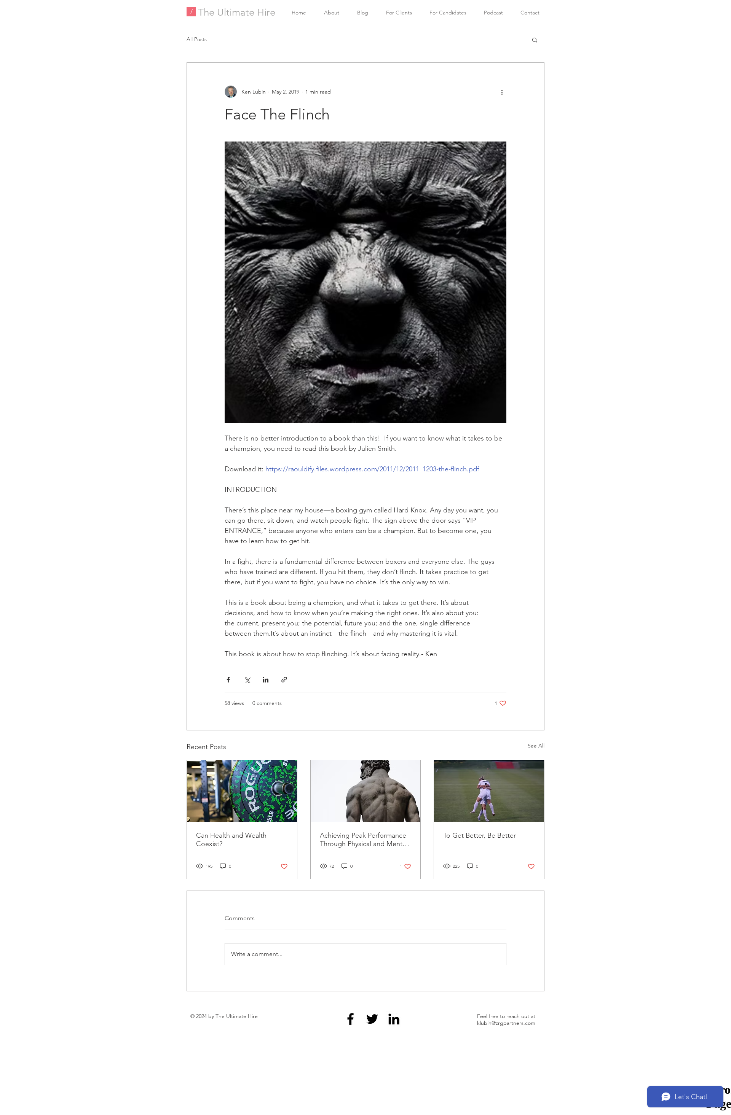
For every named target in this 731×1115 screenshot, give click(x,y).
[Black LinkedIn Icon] (394, 1019)
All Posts (197, 39)
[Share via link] (284, 679)
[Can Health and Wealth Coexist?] (242, 791)
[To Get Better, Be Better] (489, 791)
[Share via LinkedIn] (265, 679)
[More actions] (501, 91)
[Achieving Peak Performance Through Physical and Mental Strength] (366, 791)
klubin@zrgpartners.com (506, 1023)
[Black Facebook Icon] (350, 1019)
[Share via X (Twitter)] (247, 679)
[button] (534, 40)
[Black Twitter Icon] (372, 1019)
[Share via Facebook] (228, 679)
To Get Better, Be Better (479, 835)
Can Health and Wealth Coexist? (231, 839)
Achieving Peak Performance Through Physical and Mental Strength (363, 839)
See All (536, 745)
